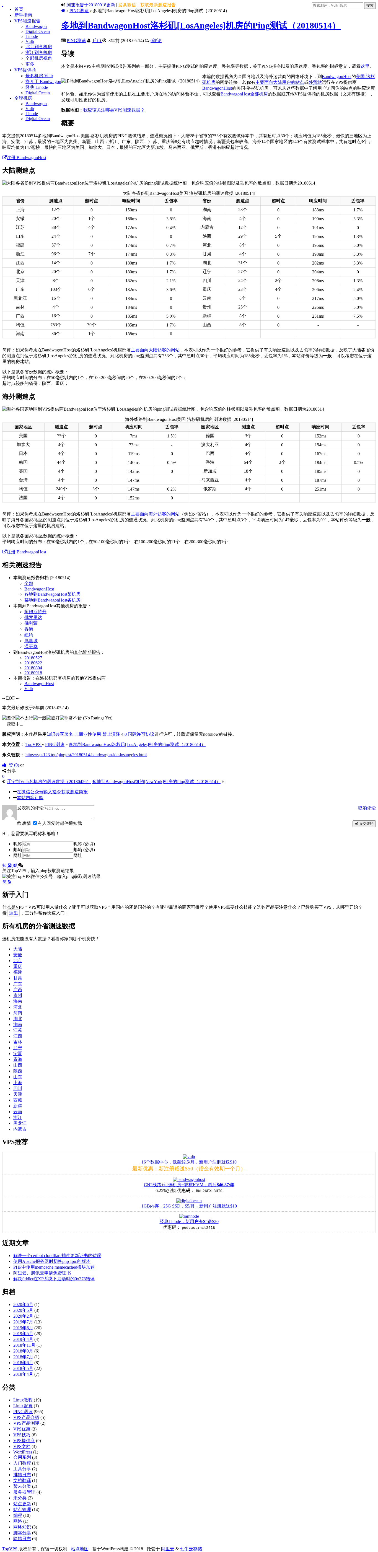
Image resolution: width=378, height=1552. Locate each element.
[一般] (39, 718)
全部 (28, 583)
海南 (17, 1001)
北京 (17, 960)
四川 (17, 1088)
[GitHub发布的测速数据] (10, 865)
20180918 (33, 672)
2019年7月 (23, 1322)
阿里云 (167, 1548)
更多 (29, 64)
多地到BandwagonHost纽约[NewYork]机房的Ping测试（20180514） (156, 781)
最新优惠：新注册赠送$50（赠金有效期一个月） (189, 1169)
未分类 (20, 1498)
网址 (17, 855)
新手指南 (23, 15)
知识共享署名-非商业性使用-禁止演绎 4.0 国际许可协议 (100, 734)
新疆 (17, 1105)
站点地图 (80, 1548)
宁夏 (17, 1053)
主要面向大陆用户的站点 (279, 82)
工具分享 (22, 1469)
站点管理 (22, 1509)
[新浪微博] (15, 865)
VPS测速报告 (27, 21)
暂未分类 (22, 1486)
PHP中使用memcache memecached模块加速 (54, 1267)
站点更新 (22, 1503)
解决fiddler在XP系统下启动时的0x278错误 (54, 1278)
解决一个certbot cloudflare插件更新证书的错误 (57, 1255)
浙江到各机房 (38, 52)
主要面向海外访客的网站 (155, 514)
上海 (17, 1082)
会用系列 (22, 1457)
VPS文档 (21, 1446)
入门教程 (22, 1463)
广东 (17, 983)
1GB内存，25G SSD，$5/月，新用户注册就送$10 (189, 1206)
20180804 (33, 667)
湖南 (17, 1024)
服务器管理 (24, 1492)
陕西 (17, 1071)
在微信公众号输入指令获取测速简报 (52, 791)
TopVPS (9, 1548)
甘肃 (17, 978)
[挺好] (53, 718)
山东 (17, 1076)
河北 (17, 1007)
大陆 (17, 949)
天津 (17, 1094)
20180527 (33, 657)
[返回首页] (63, 10)
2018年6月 (23, 1362)
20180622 (33, 662)
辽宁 (17, 1047)
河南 (17, 1013)
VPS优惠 (21, 1429)
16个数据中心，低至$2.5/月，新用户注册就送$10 (189, 1162)
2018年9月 (23, 1351)
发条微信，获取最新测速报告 (147, 4)
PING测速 (79, 10)
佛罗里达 (33, 617)
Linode (31, 36)
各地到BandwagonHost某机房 (52, 594)
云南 (17, 1111)
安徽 (17, 954)
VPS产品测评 (26, 1423)
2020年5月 (23, 1310)
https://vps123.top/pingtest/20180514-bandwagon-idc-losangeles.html (86, 754)
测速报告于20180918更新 (90, 4)
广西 (17, 989)
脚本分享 (22, 1532)
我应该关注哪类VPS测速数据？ (114, 110)
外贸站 (315, 82)
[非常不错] (71, 718)
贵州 (17, 995)
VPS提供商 (25, 70)
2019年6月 (23, 1327)
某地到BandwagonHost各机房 (52, 600)
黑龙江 (20, 1123)
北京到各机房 (38, 46)
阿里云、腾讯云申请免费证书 (42, 1273)
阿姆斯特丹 (35, 611)
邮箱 (17, 849)
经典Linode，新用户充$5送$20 (189, 1221)
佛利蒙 (31, 623)
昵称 (17, 843)
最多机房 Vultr (39, 75)
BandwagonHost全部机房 (244, 94)
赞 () (13, 765)
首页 (18, 9)
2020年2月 (23, 1316)
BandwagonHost (336, 76)
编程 (17, 1515)
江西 (17, 1036)
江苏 (17, 1030)
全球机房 (23, 98)
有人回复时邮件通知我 (60, 823)
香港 (28, 629)
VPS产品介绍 (26, 1417)
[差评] (8, 718)
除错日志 (22, 1538)
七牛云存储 (191, 1548)
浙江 (17, 1117)
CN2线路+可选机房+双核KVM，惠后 (189, 1184)
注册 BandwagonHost (26, 157)
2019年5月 (23, 1333)
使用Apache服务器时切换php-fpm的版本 (51, 1261)
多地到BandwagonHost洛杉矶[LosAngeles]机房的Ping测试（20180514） (201, 25)
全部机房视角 (38, 58)
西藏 (17, 1100)
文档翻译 (22, 1480)
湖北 (17, 1018)
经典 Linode (36, 87)
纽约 (28, 635)
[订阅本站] (9, 882)
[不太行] (24, 718)
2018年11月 (24, 1345)
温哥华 (31, 646)
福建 (17, 972)
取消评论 (367, 807)
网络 (17, 1521)
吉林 (17, 1042)
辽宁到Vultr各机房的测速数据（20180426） (49, 781)
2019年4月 (23, 1339)
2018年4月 (23, 1374)
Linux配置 (23, 1405)
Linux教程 (23, 1400)
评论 (156, 40)
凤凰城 (31, 640)
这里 (365, 66)
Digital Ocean (37, 31)
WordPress (22, 1452)
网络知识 (22, 1527)
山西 (17, 1065)
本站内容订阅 (30, 797)
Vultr (29, 41)
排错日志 (22, 1474)
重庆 (17, 966)
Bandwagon (36, 26)
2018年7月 (23, 1356)
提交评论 (366, 824)
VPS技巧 (21, 1434)
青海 (17, 1059)
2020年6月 (23, 1304)
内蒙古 (20, 1129)
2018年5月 (23, 1368)
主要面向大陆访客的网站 (155, 350)
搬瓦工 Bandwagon (43, 81)
